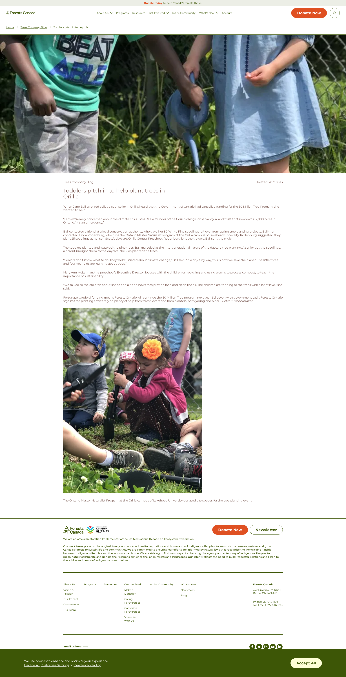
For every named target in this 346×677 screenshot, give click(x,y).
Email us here (72, 646)
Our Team (69, 610)
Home (10, 27)
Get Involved (157, 13)
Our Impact (70, 599)
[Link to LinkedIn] (279, 647)
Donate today (153, 3)
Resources (138, 13)
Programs (122, 13)
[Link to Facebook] (252, 647)
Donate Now (309, 13)
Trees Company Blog (34, 27)
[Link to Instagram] (266, 647)
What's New (206, 13)
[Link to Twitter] (259, 647)
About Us (102, 13)
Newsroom (188, 590)
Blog (184, 595)
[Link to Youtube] (272, 647)
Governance (71, 604)
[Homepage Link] (21, 13)
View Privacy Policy (87, 665)
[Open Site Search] (335, 13)
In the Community (184, 13)
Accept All (306, 663)
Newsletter (266, 530)
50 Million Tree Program (256, 206)
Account (227, 13)
